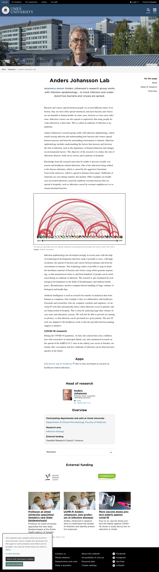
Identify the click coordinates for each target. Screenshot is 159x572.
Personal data (88, 561)
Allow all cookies (14, 564)
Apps (154, 82)
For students (16, 2)
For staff (54, 2)
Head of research (149, 87)
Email (79, 401)
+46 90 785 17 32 (83, 403)
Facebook (121, 553)
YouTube (120, 561)
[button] (79, 452)
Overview (152, 91)
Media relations (62, 557)
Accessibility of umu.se (93, 557)
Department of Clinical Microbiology (65, 422)
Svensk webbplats (150, 2)
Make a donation (63, 565)
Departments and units (66, 561)
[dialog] (27, 551)
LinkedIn (120, 565)
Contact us (60, 553)
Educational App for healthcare (58, 363)
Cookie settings (89, 565)
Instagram (121, 557)
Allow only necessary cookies (20, 559)
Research (12, 69)
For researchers (31, 2)
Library (44, 2)
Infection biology (55, 431)
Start (4, 69)
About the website (91, 553)
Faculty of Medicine (95, 422)
